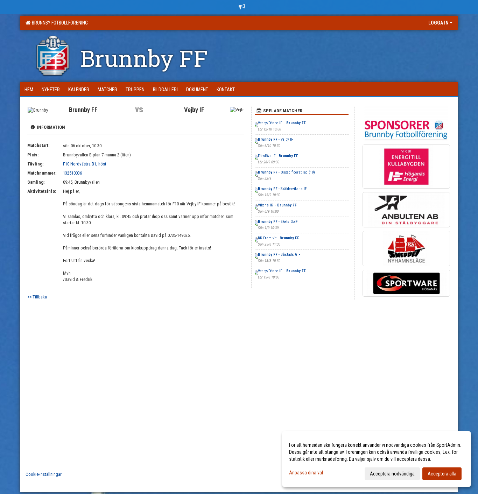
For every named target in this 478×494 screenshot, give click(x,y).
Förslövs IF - (278, 156)
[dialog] (376, 459)
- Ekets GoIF (277, 221)
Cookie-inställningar (44, 474)
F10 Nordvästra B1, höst (84, 164)
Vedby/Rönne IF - (282, 123)
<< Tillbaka (37, 296)
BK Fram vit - (278, 238)
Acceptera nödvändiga (392, 474)
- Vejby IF (276, 139)
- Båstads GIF (279, 254)
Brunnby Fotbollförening (59, 23)
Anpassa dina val (306, 472)
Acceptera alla (442, 474)
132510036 (72, 173)
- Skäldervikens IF (283, 188)
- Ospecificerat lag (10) (286, 172)
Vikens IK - (277, 205)
